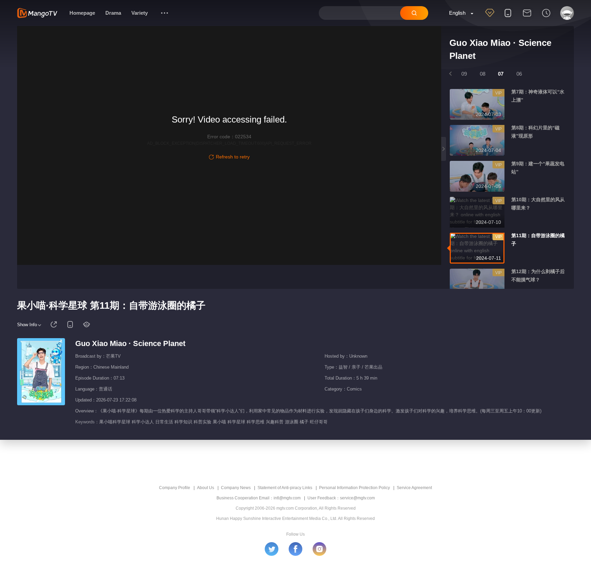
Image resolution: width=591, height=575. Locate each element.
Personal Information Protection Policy (354, 487)
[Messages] (527, 17)
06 (519, 74)
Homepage (82, 13)
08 (482, 74)
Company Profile (174, 487)
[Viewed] (546, 17)
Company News (236, 487)
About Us (205, 487)
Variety (139, 13)
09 (464, 74)
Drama (113, 13)
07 (500, 74)
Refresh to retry (233, 156)
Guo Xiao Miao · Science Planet (130, 343)
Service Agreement (414, 487)
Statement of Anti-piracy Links (285, 487)
